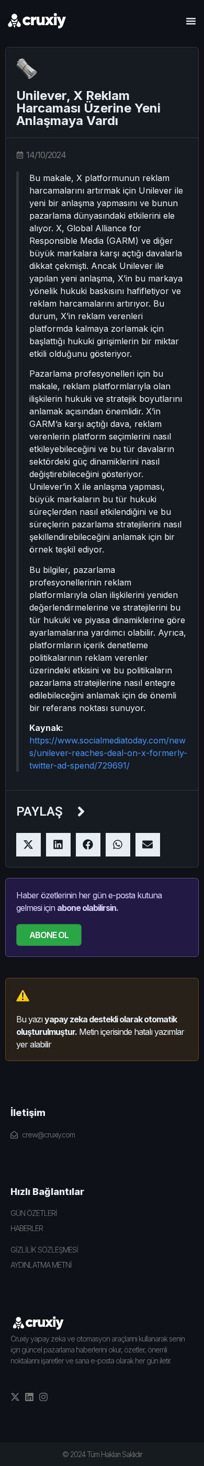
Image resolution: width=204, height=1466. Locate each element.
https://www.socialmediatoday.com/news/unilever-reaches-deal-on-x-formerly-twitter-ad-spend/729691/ (108, 753)
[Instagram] (43, 1397)
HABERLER (26, 1228)
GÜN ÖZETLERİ (33, 1213)
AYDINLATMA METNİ (41, 1264)
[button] (191, 21)
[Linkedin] (29, 1397)
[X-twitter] (15, 1397)
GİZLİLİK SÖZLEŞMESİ (44, 1249)
